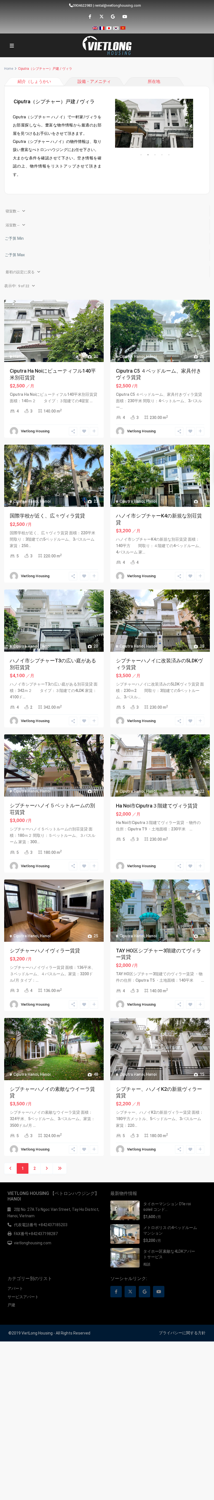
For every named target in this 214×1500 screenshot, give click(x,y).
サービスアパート (23, 1297)
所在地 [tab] (154, 81)
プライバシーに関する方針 (182, 1333)
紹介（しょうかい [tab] (34, 81)
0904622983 (82, 5)
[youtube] (124, 16)
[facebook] (90, 16)
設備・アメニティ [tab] (94, 81)
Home (8, 69)
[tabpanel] (154, 123)
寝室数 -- (13, 211)
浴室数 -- (13, 225)
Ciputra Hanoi (132, 356)
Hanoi (18, 356)
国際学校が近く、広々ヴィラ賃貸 (47, 516)
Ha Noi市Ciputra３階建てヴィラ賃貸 (157, 806)
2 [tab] (148, 155)
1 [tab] (141, 155)
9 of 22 (23, 286)
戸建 (11, 1305)
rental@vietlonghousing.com (118, 5)
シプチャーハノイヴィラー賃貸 (45, 950)
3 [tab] (155, 155)
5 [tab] (169, 155)
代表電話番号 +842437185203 (40, 1225)
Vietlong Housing (35, 431)
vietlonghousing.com (32, 1243)
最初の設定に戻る (20, 272)
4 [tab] (162, 155)
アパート (15, 1288)
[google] (112, 16)
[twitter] (101, 16)
